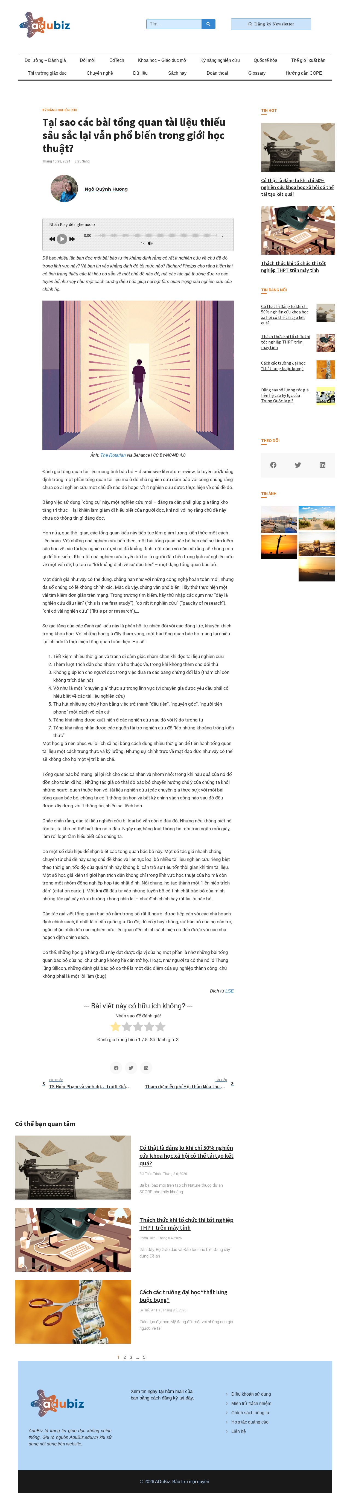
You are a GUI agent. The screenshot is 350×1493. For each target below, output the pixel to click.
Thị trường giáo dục (47, 73)
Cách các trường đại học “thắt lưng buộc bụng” (283, 365)
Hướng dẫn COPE (304, 73)
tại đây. (186, 1398)
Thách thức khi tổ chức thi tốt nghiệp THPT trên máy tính (186, 1224)
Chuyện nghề (100, 73)
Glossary (257, 73)
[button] (116, 1068)
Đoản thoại (217, 73)
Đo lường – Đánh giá (45, 60)
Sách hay (177, 73)
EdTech (116, 60)
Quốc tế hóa (265, 60)
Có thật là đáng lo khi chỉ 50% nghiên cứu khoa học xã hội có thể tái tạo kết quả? (186, 1155)
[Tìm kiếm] (208, 24)
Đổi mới (87, 60)
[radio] (115, 1027)
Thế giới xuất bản (308, 60)
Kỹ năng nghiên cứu (220, 60)
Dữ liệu (140, 73)
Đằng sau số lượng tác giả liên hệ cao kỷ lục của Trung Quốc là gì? (285, 395)
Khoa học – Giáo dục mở (162, 60)
